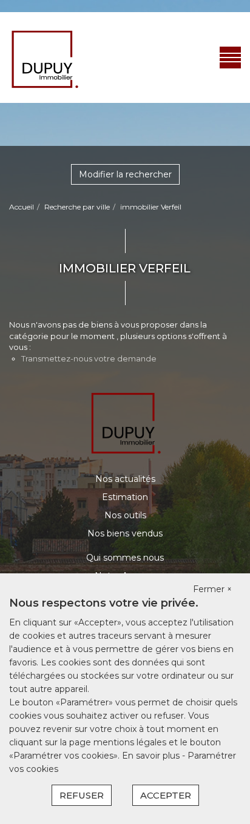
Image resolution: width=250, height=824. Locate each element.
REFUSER (81, 795)
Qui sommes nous (125, 557)
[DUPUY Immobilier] (44, 56)
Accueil (21, 206)
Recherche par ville (77, 206)
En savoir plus (152, 755)
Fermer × (212, 589)
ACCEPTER (165, 795)
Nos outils (125, 515)
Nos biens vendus (125, 533)
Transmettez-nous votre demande (89, 358)
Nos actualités (125, 478)
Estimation (125, 497)
